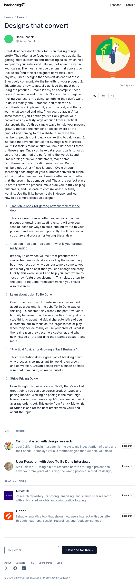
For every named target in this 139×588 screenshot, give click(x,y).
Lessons (115, 5)
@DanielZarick (26, 41)
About (7, 562)
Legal (59, 562)
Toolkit (130, 5)
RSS (32, 562)
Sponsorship (45, 562)
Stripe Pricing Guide (24, 378)
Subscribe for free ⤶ (79, 550)
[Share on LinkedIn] (103, 96)
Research (22, 17)
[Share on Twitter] (94, 96)
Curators (20, 562)
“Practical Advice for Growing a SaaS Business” (43, 349)
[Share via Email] (112, 96)
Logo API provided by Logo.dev (52, 577)
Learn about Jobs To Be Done (31, 294)
